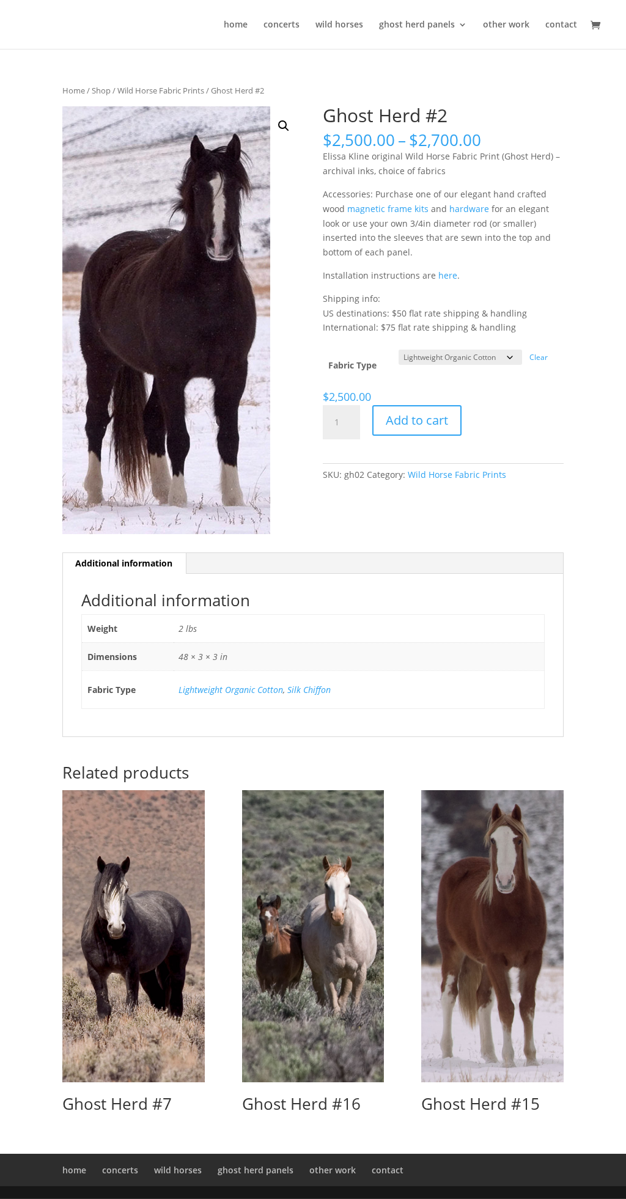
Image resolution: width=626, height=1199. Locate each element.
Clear (538, 357)
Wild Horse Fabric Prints (160, 90)
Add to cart (417, 420)
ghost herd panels (417, 25)
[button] (284, 126)
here (447, 275)
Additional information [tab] (123, 563)
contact (561, 25)
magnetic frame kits (388, 209)
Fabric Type (352, 365)
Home (73, 90)
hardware (469, 209)
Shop (101, 90)
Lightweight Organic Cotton (231, 689)
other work (506, 25)
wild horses (339, 25)
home (236, 25)
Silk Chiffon (309, 689)
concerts (281, 25)
